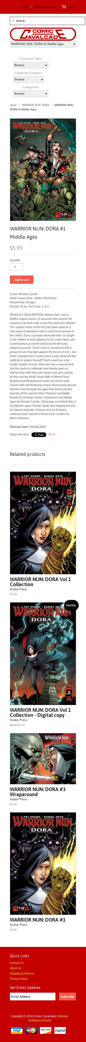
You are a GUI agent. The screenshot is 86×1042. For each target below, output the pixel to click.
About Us (15, 968)
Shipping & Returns (22, 973)
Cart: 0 (72, 7)
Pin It (52, 434)
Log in (25, 7)
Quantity (15, 260)
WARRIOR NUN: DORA (35, 105)
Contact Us (17, 963)
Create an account (44, 7)
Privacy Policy (18, 978)
